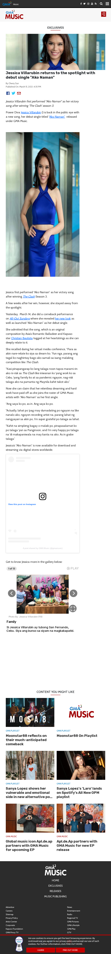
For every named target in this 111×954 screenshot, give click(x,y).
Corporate (10, 925)
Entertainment (73, 910)
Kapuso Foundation (14, 929)
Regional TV (72, 918)
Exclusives (55, 885)
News (69, 907)
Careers (9, 910)
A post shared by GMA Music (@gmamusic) (43, 548)
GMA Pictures (73, 921)
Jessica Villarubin (31, 112)
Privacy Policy (12, 918)
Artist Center (11, 921)
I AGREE (40, 950)
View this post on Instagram (22, 504)
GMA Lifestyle (73, 925)
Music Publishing (55, 896)
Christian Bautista (22, 338)
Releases (55, 891)
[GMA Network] (7, 3)
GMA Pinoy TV (12, 932)
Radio (69, 914)
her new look (63, 318)
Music (16, 4)
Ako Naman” (57, 116)
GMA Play (71, 929)
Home (55, 880)
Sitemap (9, 914)
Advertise (10, 907)
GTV (69, 932)
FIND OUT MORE (70, 950)
